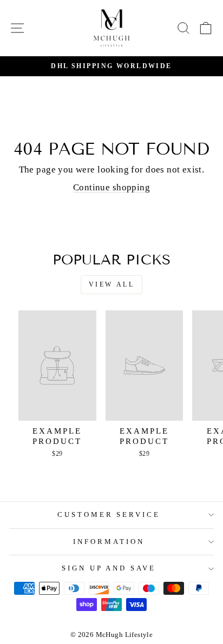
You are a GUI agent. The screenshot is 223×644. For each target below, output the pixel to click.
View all (112, 284)
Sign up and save (109, 568)
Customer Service (109, 514)
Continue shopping (111, 187)
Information (109, 541)
